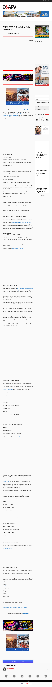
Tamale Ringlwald (6, 585)
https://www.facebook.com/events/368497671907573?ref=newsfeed (15, 607)
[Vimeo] (47, 1)
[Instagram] (43, 1)
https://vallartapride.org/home (17, 248)
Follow (42, 117)
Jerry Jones (38, 157)
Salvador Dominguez (14, 33)
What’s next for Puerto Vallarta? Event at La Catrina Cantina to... (41, 172)
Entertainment (8, 23)
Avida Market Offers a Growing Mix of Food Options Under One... (41, 190)
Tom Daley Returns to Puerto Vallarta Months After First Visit (41, 154)
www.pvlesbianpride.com (17, 436)
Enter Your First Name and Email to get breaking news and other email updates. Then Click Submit (42, 108)
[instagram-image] (6, 676)
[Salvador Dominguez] (5, 33)
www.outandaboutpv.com (10, 118)
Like (37, 117)
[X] (45, 1)
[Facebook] (41, 1)
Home (4, 23)
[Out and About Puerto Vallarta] (9, 7)
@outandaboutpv (10, 668)
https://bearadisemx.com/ (7, 548)
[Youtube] (48, 1)
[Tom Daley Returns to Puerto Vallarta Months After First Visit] (42, 146)
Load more (42, 195)
